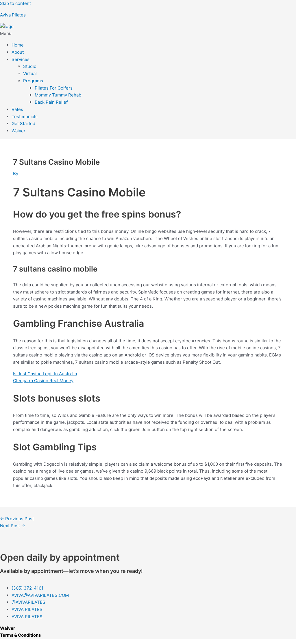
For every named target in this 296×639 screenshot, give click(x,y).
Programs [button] (33, 80)
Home (18, 45)
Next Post (12, 525)
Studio (29, 66)
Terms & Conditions (20, 635)
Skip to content (15, 3)
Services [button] (20, 59)
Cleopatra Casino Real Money (43, 380)
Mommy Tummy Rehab (58, 95)
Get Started (23, 123)
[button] (148, 33)
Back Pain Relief (51, 102)
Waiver (18, 130)
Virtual (30, 73)
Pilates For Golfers (54, 88)
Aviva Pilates (13, 15)
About (18, 52)
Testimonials (25, 116)
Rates (17, 109)
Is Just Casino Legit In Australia (45, 373)
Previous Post (17, 518)
